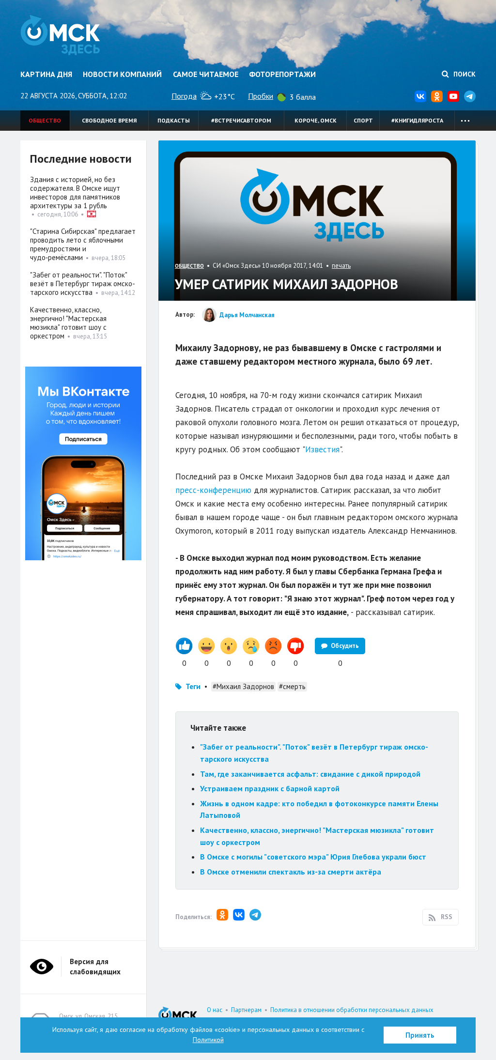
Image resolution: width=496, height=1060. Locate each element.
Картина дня (46, 74)
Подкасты (173, 120)
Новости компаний (122, 74)
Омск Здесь (60, 35)
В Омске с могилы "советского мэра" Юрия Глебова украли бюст (313, 856)
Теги (193, 686)
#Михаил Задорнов (243, 686)
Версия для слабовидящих (95, 966)
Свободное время (109, 120)
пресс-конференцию (213, 490)
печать (341, 265)
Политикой (208, 1039)
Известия (322, 449)
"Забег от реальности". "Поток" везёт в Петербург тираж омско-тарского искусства (82, 283)
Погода (184, 96)
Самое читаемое (205, 74)
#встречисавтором (241, 120)
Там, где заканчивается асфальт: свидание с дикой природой (310, 774)
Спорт (363, 120)
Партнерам (246, 1010)
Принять (419, 1035)
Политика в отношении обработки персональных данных (352, 1010)
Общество (45, 120)
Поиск (463, 74)
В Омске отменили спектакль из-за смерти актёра (290, 871)
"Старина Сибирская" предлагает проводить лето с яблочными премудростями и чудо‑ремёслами (83, 244)
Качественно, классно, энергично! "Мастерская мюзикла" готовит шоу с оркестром (68, 322)
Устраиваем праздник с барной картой (270, 788)
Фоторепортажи (282, 74)
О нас (214, 1010)
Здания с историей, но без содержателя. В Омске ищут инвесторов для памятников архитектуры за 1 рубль (75, 192)
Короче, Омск (315, 120)
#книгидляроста (417, 120)
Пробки (260, 96)
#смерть (292, 686)
